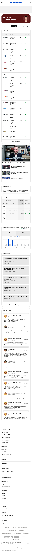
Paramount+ (4, 457)
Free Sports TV (5, 435)
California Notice (6, 477)
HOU (7, 114)
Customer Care (5, 486)
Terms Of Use (5, 466)
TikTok (3, 495)
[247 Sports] (6, 533)
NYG (7, 62)
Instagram (4, 498)
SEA (7, 50)
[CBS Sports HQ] (22, 527)
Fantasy (14, 26)
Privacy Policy (5, 468)
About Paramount (6, 454)
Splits (28, 26)
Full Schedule (16, 141)
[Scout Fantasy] (24, 536)
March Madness (5, 440)
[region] (16, 153)
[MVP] (16, 536)
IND (7, 56)
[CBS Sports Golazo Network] (16, 530)
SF (7, 68)
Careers (3, 451)
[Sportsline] (17, 533)
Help (2, 484)
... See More (6, 263)
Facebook (4, 501)
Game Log (21, 26)
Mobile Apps (4, 442)
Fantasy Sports (5, 432)
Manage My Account (7, 515)
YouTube (3, 493)
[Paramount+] (27, 533)
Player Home (5, 26)
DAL (7, 43)
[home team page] (5, 37)
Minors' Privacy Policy (7, 471)
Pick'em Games (5, 429)
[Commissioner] (8, 536)
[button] (2, 2)
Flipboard (4, 509)
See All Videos (16, 181)
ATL (7, 121)
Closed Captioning (6, 475)
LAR (7, 84)
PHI (7, 37)
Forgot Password (5, 523)
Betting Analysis (5, 437)
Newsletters (4, 518)
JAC (7, 132)
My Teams (4, 520)
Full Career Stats (16, 222)
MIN (7, 127)
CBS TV (3, 459)
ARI (7, 102)
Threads (3, 506)
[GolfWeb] (16, 539)
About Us (4, 449)
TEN (7, 108)
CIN (7, 96)
